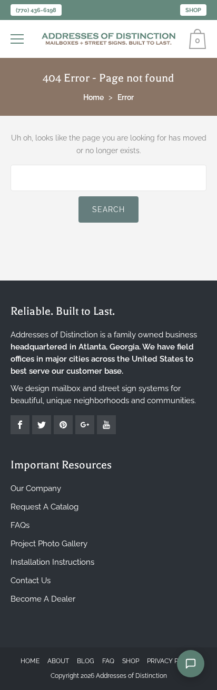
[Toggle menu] (18, 39)
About (58, 661)
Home (30, 661)
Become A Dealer (43, 599)
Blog (85, 661)
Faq (108, 661)
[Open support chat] (190, 663)
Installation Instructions (52, 562)
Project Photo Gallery (49, 543)
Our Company (36, 488)
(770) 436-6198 (36, 10)
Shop (193, 10)
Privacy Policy (171, 661)
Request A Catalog (44, 507)
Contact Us (31, 580)
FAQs (20, 525)
